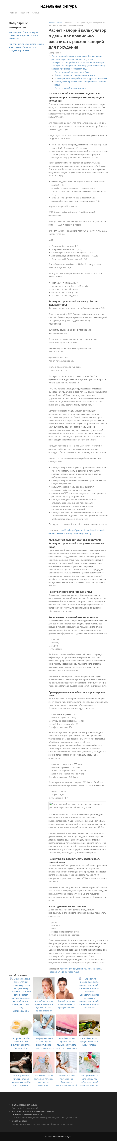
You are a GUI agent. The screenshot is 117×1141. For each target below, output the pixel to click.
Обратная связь (20, 1121)
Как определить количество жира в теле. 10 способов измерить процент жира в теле (26, 47)
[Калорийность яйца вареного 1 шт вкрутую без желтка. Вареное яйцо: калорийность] (21, 1035)
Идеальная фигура (58, 6)
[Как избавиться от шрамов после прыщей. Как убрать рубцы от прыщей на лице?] (66, 1035)
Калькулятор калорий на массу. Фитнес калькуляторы (78, 62)
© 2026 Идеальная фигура (24, 1104)
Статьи (35, 12)
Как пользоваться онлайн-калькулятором (75, 75)
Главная (13, 12)
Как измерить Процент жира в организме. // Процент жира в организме (23, 35)
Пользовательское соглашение (38, 1111)
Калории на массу (92, 968)
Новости (24, 12)
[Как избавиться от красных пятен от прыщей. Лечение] (66, 998)
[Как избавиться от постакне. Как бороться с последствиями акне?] (66, 1072)
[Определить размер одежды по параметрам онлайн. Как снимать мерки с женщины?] (89, 991)
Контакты (16, 1111)
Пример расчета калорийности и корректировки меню (81, 78)
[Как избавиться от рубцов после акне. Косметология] (89, 1035)
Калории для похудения (71, 968)
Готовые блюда (56, 971)
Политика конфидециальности (27, 1114)
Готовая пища (72, 971)
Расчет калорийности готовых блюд (72, 72)
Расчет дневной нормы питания (70, 88)
